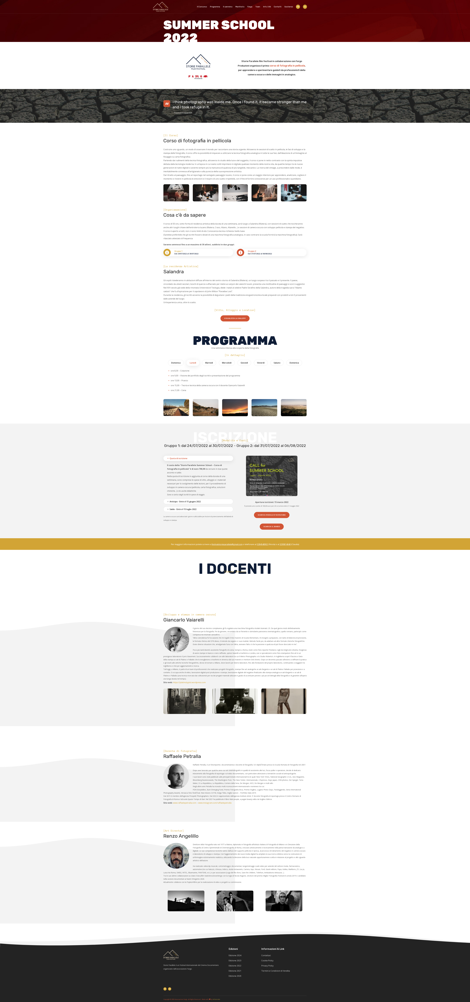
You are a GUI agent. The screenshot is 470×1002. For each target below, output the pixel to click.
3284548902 (262, 544)
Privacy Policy (267, 965)
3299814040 (285, 544)
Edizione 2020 (235, 976)
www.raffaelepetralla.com (184, 802)
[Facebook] (165, 989)
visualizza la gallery (235, 318)
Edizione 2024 (235, 955)
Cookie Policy (267, 960)
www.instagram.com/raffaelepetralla (214, 802)
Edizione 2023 (235, 960)
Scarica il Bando (272, 526)
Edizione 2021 (235, 970)
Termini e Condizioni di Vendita (275, 970)
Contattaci (266, 955)
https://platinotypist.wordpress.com (189, 682)
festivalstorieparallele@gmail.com (227, 544)
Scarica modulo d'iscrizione (272, 515)
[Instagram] (169, 989)
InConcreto (216, 999)
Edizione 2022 (235, 965)
